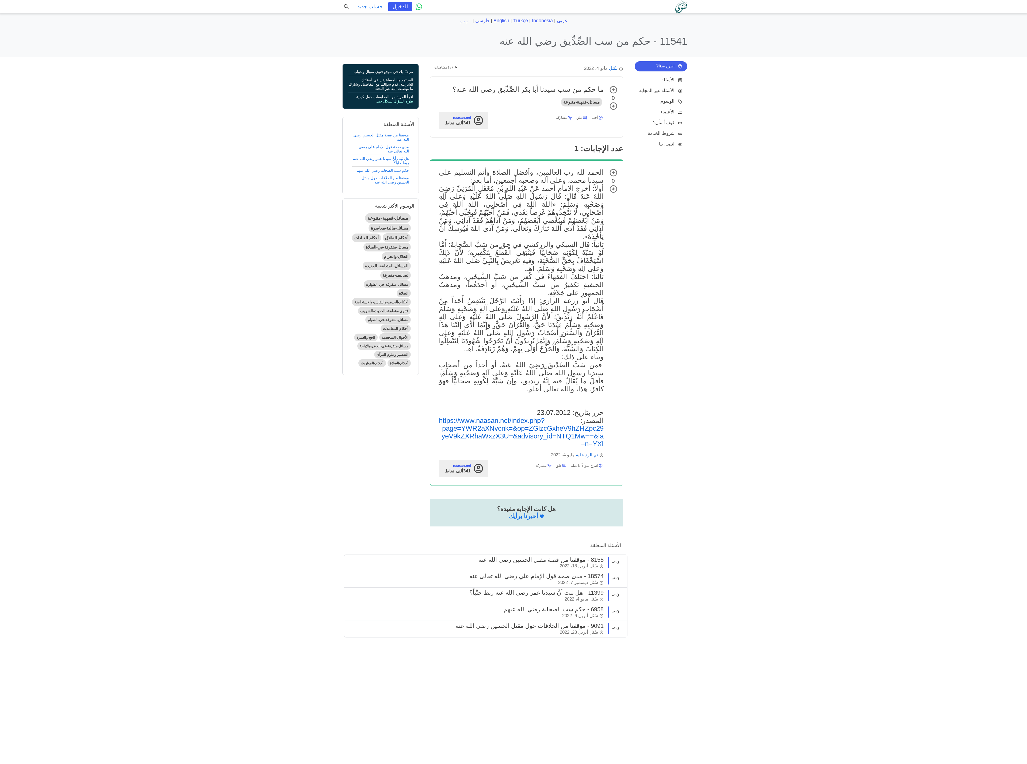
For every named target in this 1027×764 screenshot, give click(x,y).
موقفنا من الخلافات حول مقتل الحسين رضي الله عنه (385, 180)
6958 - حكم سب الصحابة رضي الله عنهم (554, 609)
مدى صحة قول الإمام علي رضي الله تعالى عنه (384, 149)
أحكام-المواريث (372, 363)
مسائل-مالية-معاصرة (389, 228)
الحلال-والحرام (396, 256)
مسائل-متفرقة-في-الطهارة (387, 284)
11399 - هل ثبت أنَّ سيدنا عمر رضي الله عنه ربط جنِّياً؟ (536, 592)
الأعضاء (667, 111)
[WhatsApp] (419, 6)
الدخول (400, 6)
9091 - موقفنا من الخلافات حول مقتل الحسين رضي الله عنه (530, 625)
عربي (562, 20)
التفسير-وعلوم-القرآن (392, 355)
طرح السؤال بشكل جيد (395, 101)
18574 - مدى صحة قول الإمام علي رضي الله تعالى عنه (536, 576)
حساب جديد (370, 6)
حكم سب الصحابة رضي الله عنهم (383, 170)
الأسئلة (668, 79)
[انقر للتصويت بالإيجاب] (613, 89)
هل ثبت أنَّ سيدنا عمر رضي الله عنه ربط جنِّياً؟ (381, 160)
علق (579, 118)
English (501, 20)
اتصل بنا (667, 144)
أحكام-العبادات (366, 237)
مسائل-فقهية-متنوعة (581, 102)
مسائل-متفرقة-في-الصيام (388, 320)
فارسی (482, 20)
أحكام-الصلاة (399, 363)
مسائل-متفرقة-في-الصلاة (387, 247)
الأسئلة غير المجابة (657, 90)
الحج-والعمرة (366, 337)
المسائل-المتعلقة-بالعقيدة (386, 265)
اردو (465, 20)
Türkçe (520, 20)
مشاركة (561, 118)
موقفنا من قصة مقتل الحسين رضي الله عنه (381, 137)
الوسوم (667, 101)
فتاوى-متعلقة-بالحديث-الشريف (384, 311)
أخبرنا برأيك (523, 516)
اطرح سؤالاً (666, 66)
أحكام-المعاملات (395, 328)
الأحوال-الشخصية (395, 337)
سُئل (613, 68)
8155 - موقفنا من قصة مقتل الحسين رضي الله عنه (541, 559)
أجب (595, 118)
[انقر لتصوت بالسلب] (613, 106)
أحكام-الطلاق (396, 237)
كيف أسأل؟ (664, 122)
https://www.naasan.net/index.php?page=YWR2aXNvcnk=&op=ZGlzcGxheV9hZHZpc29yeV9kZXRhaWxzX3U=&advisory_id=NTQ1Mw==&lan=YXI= (521, 432)
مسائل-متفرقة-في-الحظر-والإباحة (384, 346)
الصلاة (403, 293)
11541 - (593, 41)
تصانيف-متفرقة (395, 275)
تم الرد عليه (587, 454)
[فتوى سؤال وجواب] (681, 6)
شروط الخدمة (661, 133)
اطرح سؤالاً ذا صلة (584, 466)
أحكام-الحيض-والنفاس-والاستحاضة (381, 302)
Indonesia (542, 20)
